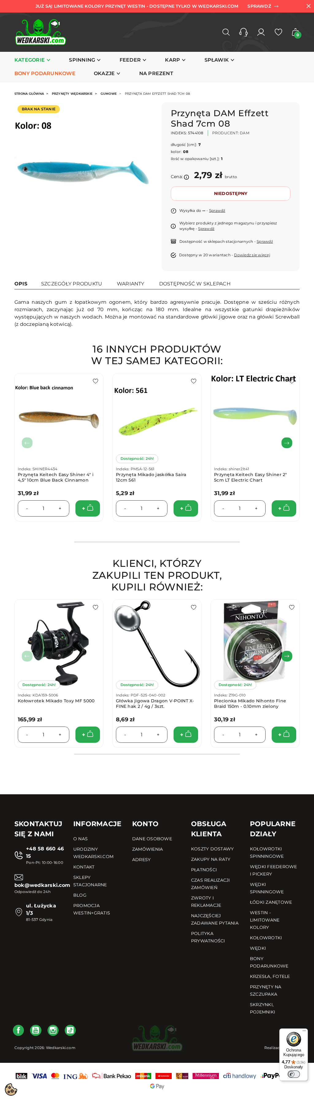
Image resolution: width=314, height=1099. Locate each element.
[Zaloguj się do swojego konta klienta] (261, 32)
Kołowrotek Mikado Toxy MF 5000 (56, 701)
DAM (244, 133)
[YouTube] (35, 1030)
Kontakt (84, 867)
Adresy (141, 859)
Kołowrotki (266, 938)
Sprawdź (217, 210)
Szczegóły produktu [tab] (71, 284)
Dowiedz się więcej (252, 255)
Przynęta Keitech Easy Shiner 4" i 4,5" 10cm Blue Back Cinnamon (56, 477)
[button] (243, 32)
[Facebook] (18, 1030)
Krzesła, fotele (270, 976)
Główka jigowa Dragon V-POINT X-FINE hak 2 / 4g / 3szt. (155, 703)
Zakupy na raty (210, 859)
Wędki (258, 948)
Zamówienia (147, 849)
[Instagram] (53, 1030)
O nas (80, 838)
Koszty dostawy (212, 849)
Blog (79, 895)
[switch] (294, 1074)
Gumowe (109, 94)
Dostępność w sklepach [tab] (195, 284)
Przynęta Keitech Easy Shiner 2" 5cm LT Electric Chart (250, 477)
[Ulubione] (278, 32)
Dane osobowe (152, 838)
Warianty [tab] (130, 284)
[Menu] (304, 1032)
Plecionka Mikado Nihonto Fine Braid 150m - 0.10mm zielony (250, 703)
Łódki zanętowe (271, 902)
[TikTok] (70, 1030)
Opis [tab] (20, 284)
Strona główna (29, 94)
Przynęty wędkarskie (72, 94)
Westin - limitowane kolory (264, 920)
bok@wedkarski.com (42, 885)
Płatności (204, 869)
